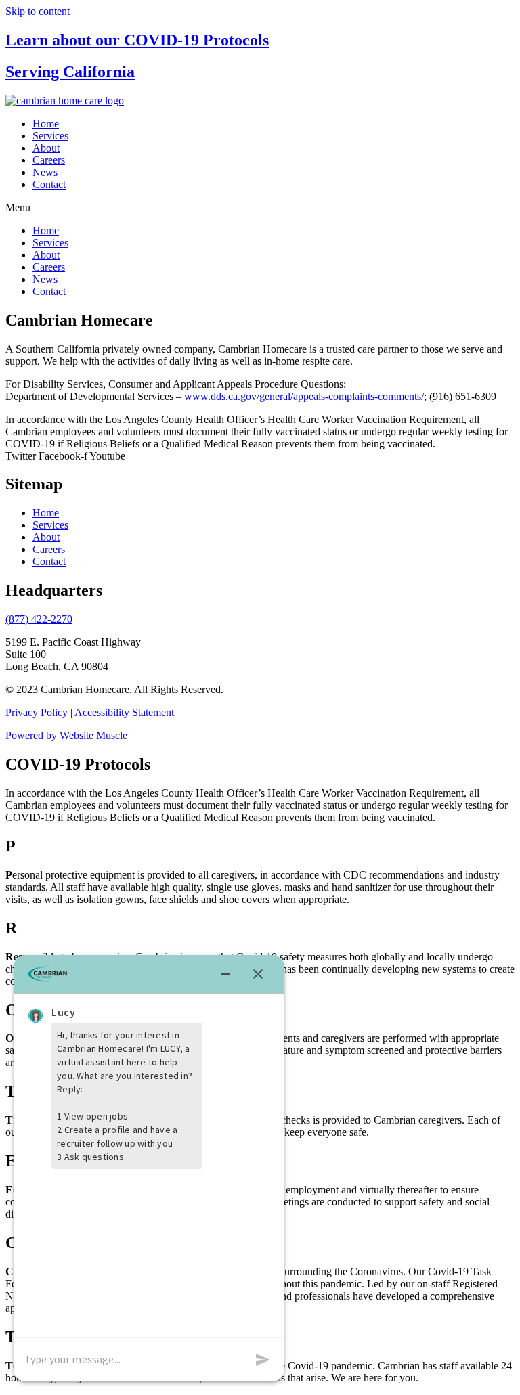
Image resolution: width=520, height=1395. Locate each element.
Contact (49, 184)
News (45, 172)
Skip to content (37, 11)
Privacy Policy (36, 712)
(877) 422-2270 (38, 619)
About (46, 148)
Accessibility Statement (124, 712)
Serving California (70, 72)
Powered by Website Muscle (66, 735)
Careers (48, 160)
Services (50, 135)
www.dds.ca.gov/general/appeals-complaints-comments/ (304, 396)
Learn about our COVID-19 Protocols (137, 40)
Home (45, 123)
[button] (260, 208)
